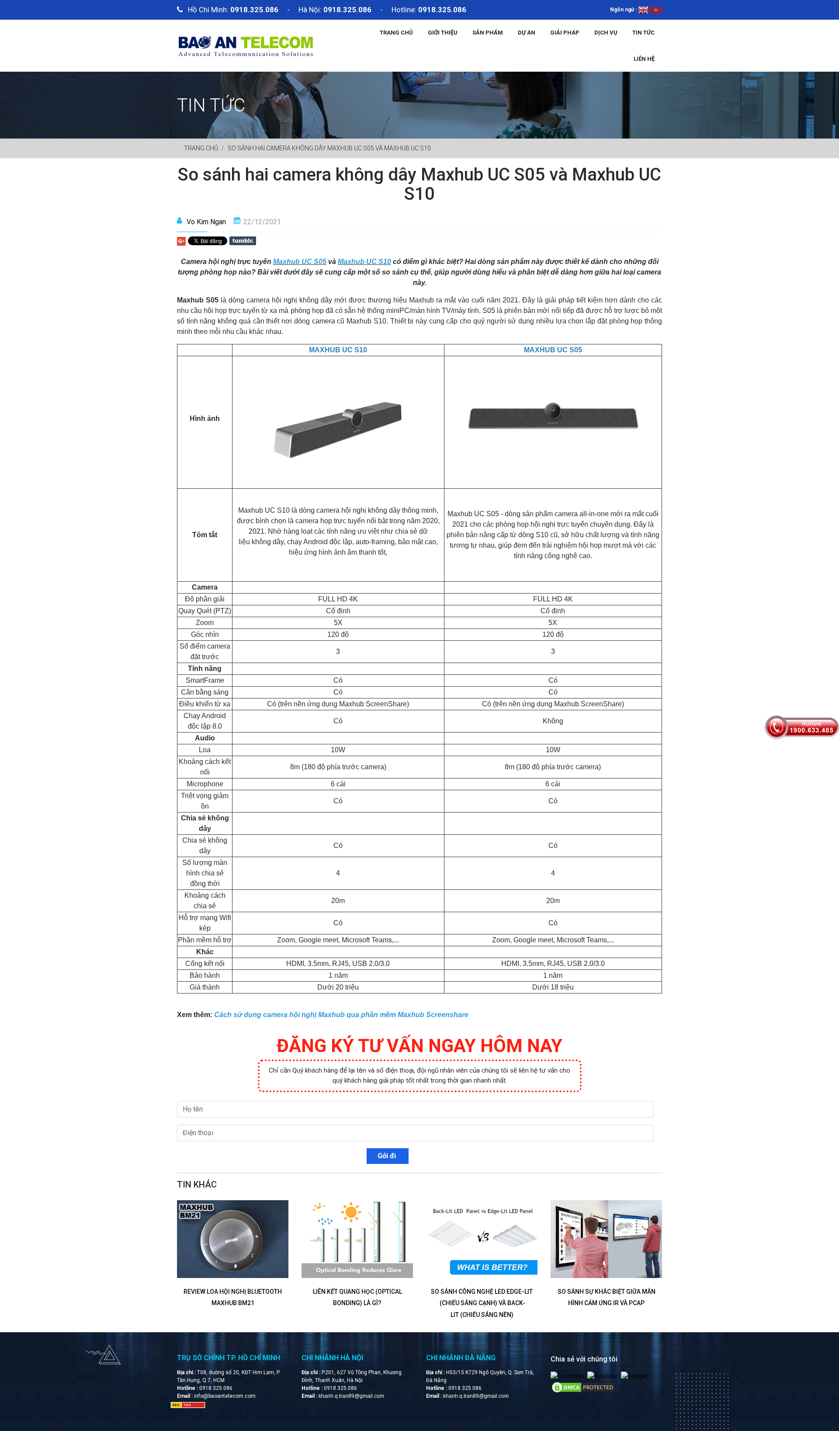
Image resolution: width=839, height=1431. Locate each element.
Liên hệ (644, 59)
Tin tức (643, 32)
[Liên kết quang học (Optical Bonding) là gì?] (357, 1239)
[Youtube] (602, 1375)
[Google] (634, 1375)
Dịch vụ (605, 32)
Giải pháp (564, 32)
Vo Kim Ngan (206, 222)
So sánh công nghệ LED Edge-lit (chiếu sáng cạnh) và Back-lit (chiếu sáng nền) (482, 1303)
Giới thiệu (443, 32)
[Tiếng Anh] (643, 10)
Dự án (526, 32)
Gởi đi (388, 1156)
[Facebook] (567, 1375)
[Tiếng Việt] (656, 10)
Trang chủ (396, 32)
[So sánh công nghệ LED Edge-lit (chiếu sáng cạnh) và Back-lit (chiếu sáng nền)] (481, 1239)
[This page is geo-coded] (187, 1404)
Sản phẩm (487, 32)
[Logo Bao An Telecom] (245, 45)
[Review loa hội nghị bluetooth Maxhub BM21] (232, 1239)
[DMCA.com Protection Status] (583, 1386)
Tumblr (242, 240)
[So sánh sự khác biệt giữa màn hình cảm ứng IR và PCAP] (606, 1239)
